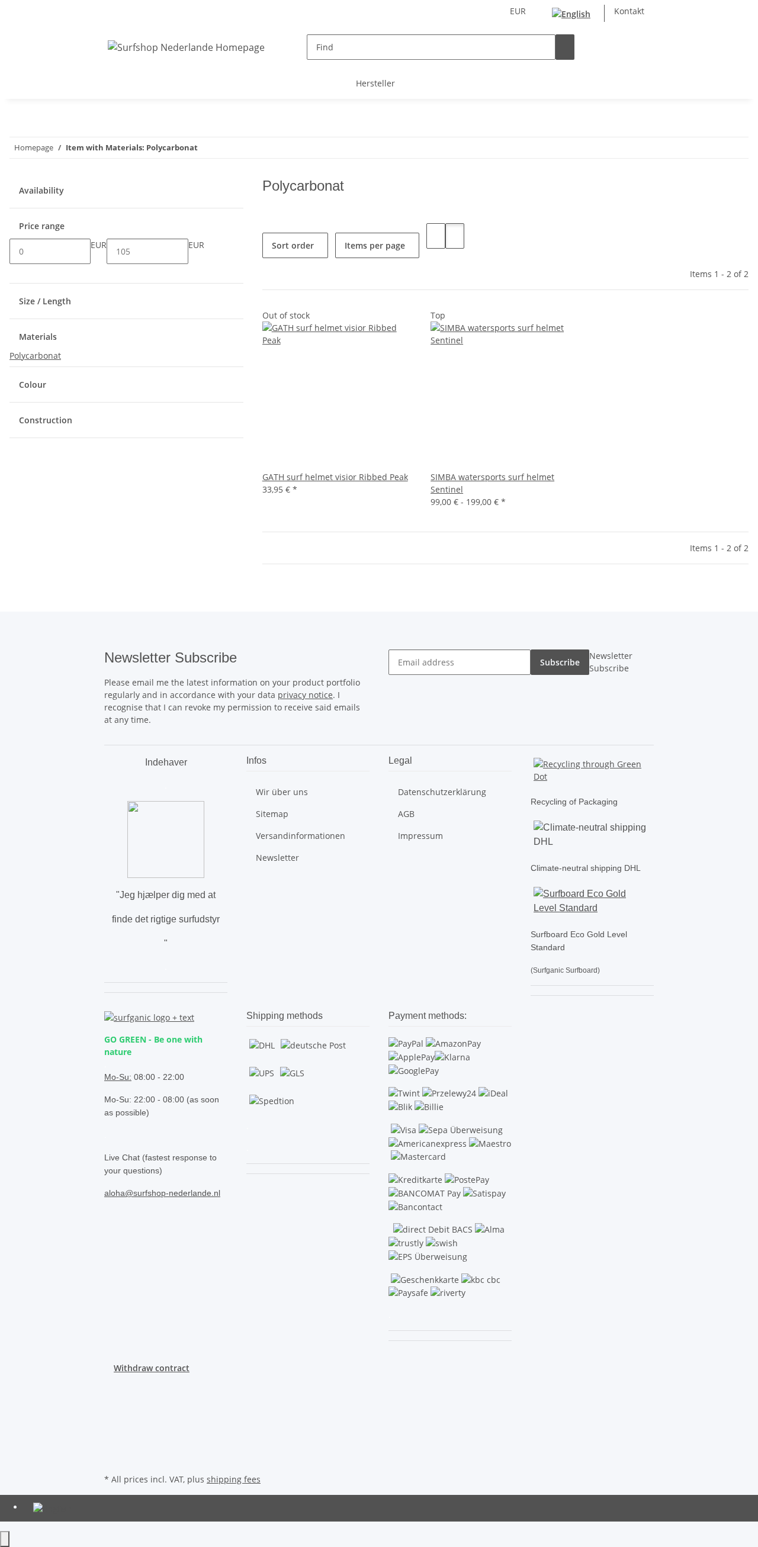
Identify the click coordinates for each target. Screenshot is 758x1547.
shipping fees (234, 1479)
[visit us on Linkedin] (113, 1457)
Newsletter (277, 857)
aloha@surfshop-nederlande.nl (162, 1193)
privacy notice (305, 694)
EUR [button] (519, 11)
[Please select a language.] (573, 13)
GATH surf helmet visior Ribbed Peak (335, 477)
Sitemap (272, 813)
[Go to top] (4, 1539)
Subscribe (560, 662)
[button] (625, 47)
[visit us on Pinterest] (113, 1415)
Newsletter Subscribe (610, 662)
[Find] (564, 47)
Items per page (375, 245)
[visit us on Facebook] (113, 1388)
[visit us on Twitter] (113, 1401)
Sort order (293, 245)
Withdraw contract (152, 1368)
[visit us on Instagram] (113, 1429)
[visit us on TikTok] (113, 1443)
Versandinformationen (300, 835)
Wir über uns (282, 791)
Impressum (420, 835)
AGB (406, 813)
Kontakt (629, 11)
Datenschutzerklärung (442, 791)
